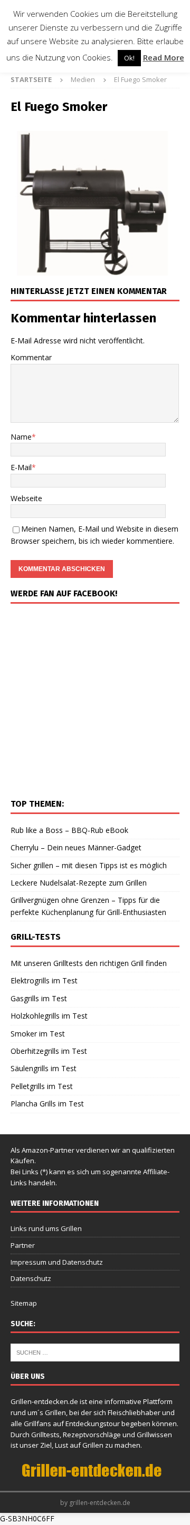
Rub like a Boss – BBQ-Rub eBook (69, 830)
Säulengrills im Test (44, 1068)
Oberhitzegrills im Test (49, 1051)
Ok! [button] (129, 58)
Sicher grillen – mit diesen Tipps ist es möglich (89, 865)
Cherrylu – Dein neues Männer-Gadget (76, 847)
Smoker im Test (38, 1034)
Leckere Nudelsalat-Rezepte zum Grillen (79, 883)
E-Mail (21, 467)
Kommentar (31, 357)
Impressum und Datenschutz (57, 1262)
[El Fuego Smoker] (95, 269)
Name (21, 437)
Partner (23, 1245)
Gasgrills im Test (39, 998)
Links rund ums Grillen (46, 1228)
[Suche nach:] (95, 1352)
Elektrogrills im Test (44, 980)
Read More (163, 57)
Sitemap (24, 1303)
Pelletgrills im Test (42, 1086)
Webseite (26, 498)
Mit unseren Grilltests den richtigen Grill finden (89, 963)
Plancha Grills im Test (47, 1104)
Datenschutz (31, 1278)
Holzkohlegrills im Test (49, 1016)
